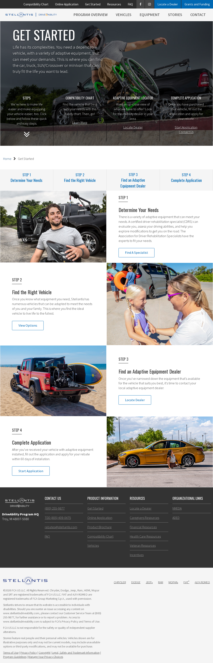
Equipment (150, 14)
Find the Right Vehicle (80, 177)
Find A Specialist (136, 253)
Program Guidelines (14, 657)
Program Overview (90, 14)
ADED (176, 518)
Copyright (44, 652)
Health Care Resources (145, 536)
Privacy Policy (28, 652)
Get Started (92, 4)
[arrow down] (27, 137)
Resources (114, 4)
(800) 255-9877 (55, 508)
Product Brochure (99, 527)
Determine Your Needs (26, 177)
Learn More (79, 122)
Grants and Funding (197, 4)
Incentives (137, 555)
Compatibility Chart (36, 4)
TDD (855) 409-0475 (58, 518)
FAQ (130, 4)
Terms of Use (11, 652)
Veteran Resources (143, 545)
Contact (198, 14)
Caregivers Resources (144, 518)
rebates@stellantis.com (61, 527)
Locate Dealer (133, 127)
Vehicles (123, 14)
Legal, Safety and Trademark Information (76, 652)
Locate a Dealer (167, 4)
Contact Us (186, 132)
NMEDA (177, 508)
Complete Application (186, 177)
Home (7, 159)
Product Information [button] (102, 498)
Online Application (66, 4)
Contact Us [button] (53, 498)
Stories (175, 14)
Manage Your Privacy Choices (45, 657)
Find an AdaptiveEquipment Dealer (133, 180)
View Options (28, 325)
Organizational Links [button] (187, 498)
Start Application (186, 127)
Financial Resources (143, 527)
